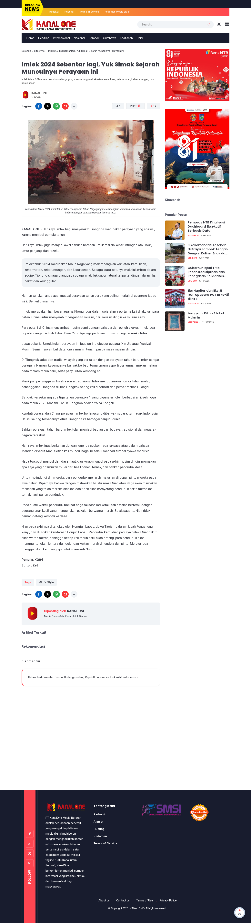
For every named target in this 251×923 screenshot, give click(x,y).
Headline (43, 38)
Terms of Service (89, 11)
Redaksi (54, 11)
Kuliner (192, 258)
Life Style (39, 50)
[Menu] (227, 24)
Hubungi (69, 11)
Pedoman (100, 836)
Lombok (94, 38)
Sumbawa (109, 38)
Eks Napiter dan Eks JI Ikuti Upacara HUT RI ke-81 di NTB (208, 295)
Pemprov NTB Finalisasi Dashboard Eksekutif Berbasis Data (206, 227)
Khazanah (126, 38)
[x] (47, 106)
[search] (209, 24)
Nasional (79, 38)
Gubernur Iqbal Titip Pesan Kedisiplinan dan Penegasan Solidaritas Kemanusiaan (206, 272)
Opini (140, 38)
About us (104, 900)
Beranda (26, 50)
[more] (74, 106)
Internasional (61, 38)
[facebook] (38, 106)
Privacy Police (168, 900)
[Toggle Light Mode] (219, 24)
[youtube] (30, 863)
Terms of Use (144, 900)
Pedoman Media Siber (117, 11)
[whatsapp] (56, 106)
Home (30, 38)
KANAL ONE (137, 908)
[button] (133, 120)
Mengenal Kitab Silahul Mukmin (206, 315)
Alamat (98, 821)
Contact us (123, 900)
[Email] (65, 106)
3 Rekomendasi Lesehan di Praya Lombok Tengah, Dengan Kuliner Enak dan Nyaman (208, 249)
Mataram (193, 235)
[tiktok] (30, 844)
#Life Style (46, 582)
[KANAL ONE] (49, 24)
